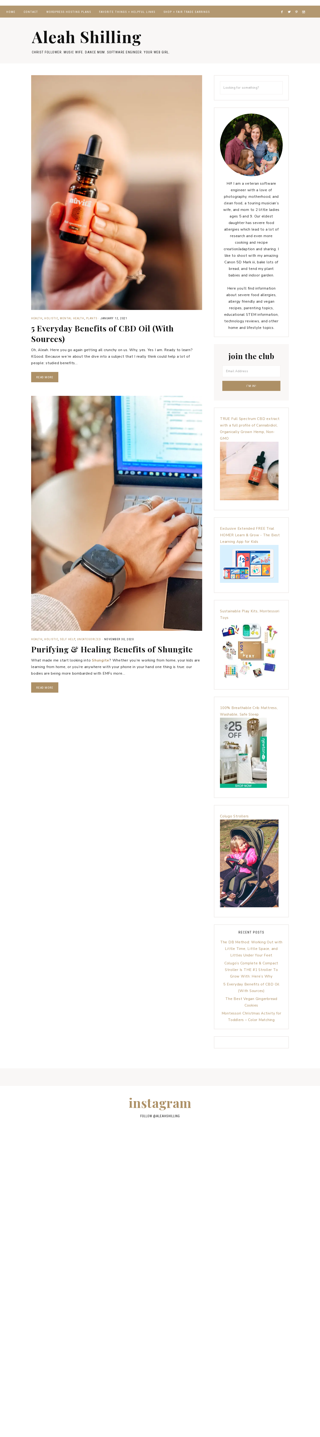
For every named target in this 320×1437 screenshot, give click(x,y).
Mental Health (72, 318)
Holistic (51, 318)
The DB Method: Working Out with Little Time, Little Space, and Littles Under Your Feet (251, 949)
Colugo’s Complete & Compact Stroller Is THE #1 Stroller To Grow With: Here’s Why (251, 970)
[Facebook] (283, 6)
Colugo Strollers (234, 816)
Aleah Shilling (87, 36)
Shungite (100, 660)
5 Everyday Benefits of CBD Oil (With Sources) (102, 333)
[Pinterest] (298, 6)
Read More (44, 377)
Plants (91, 318)
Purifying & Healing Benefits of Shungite (112, 649)
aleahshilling (168, 1116)
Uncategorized (89, 639)
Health (36, 318)
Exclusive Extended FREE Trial (247, 528)
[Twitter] (290, 6)
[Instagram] (304, 6)
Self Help (67, 639)
